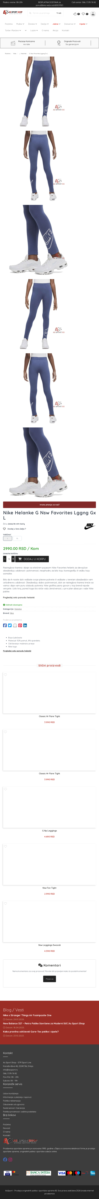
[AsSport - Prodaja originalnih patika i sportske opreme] (13, 13)
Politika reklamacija (11, 1101)
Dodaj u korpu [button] (34, 559)
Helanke (18, 609)
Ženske (31, 24)
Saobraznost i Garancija (14, 1108)
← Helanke (22, 53)
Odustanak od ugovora (13, 1104)
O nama (45, 30)
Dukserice (69, 24)
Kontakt (65, 30)
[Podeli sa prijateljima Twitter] (10, 625)
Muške (19, 24)
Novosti (6, 1128)
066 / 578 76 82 (10, 1073)
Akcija (55, 30)
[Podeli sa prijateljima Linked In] (25, 625)
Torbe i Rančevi (12, 30)
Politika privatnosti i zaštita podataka (19, 1111)
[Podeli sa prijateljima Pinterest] (20, 625)
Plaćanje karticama (26, 41)
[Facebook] (5, 1159)
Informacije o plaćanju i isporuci (17, 1097)
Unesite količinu (10, 553)
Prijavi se (49, 979)
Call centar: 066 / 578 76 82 (84, 2)
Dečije (44, 24)
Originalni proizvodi (72, 41)
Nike (14, 53)
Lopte (33, 30)
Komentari (52, 965)
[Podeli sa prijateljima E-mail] (15, 625)
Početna (9, 24)
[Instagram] (10, 1159)
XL (17, 538)
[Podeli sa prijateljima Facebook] (5, 625)
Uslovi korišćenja (10, 1093)
